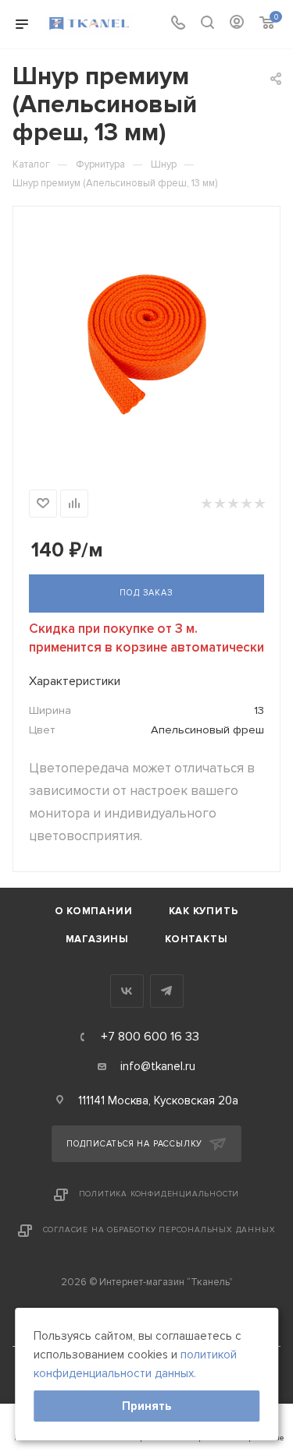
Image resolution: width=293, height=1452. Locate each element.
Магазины (97, 939)
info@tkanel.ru (157, 1066)
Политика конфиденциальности (159, 1194)
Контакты (196, 939)
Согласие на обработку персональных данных (159, 1230)
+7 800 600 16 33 (150, 1036)
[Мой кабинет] (237, 24)
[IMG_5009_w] (147, 344)
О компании (94, 911)
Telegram (167, 991)
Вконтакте (127, 991)
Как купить (204, 911)
